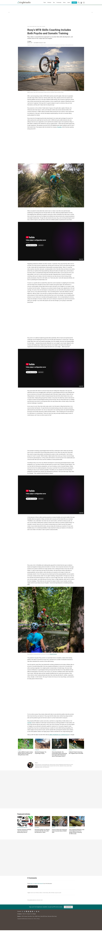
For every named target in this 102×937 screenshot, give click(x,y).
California (37, 827)
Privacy (38, 918)
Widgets (34, 913)
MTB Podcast (24, 916)
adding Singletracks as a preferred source (59, 734)
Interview (43, 26)
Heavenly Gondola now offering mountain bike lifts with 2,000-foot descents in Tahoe (42, 831)
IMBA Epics (37, 916)
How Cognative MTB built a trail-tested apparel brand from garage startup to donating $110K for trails (77, 831)
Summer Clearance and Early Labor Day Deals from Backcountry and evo (24, 831)
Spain (41, 26)
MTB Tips (19, 749)
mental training (45, 892)
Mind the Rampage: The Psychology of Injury (40, 752)
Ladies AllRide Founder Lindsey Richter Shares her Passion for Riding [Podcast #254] (25, 753)
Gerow (30, 41)
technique (53, 892)
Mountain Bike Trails (33, 26)
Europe (38, 26)
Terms (35, 918)
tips (58, 892)
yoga (56, 892)
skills (49, 892)
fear (34, 892)
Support (74, 2)
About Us (24, 913)
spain (60, 892)
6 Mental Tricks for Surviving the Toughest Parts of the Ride (76, 752)
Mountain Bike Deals (52, 916)
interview (37, 892)
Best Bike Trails (31, 916)
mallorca (40, 892)
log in (32, 883)
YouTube (29, 722)
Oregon (53, 827)
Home (28, 26)
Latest (68, 2)
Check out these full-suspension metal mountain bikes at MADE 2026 (59, 831)
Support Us (29, 913)
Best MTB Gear (44, 916)
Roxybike (59, 127)
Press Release (72, 827)
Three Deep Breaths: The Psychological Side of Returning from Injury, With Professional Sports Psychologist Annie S (59, 754)
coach (32, 892)
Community (58, 2)
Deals (64, 2)
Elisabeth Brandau (53, 654)
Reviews (49, 2)
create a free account (38, 883)
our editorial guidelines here (68, 44)
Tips (54, 2)
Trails (44, 2)
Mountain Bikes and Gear (22, 827)
